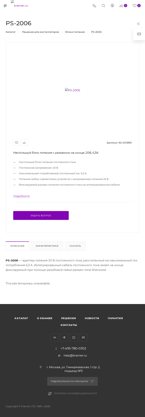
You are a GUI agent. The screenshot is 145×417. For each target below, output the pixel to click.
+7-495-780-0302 (73, 348)
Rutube (83, 337)
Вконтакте (54, 337)
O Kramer (44, 318)
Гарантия (115, 318)
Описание (17, 246)
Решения (68, 318)
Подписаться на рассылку (70, 381)
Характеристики (47, 246)
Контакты (69, 324)
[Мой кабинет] (112, 6)
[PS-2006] (72, 90)
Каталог (21, 318)
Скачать (75, 246)
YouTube (74, 337)
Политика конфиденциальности (75, 393)
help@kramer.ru (75, 355)
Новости (92, 318)
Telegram (64, 337)
